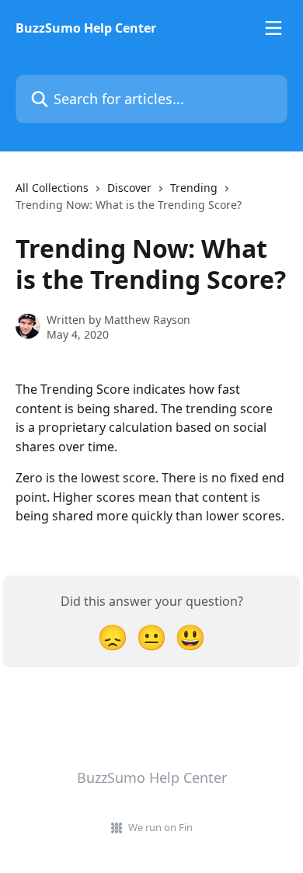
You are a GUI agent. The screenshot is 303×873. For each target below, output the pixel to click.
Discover (129, 187)
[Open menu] (273, 28)
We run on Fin (160, 827)
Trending (194, 187)
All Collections (52, 187)
